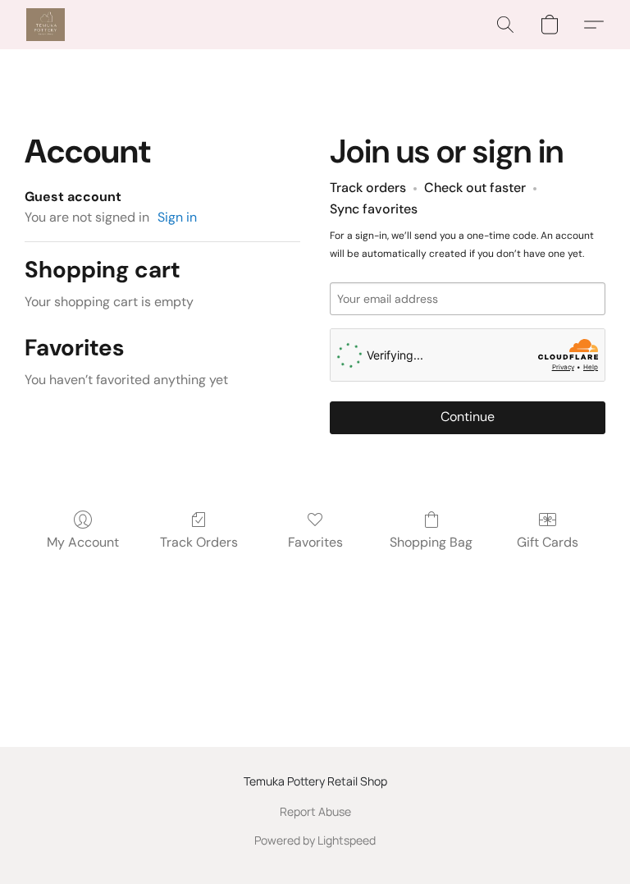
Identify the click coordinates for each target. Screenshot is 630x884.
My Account (83, 542)
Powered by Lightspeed (315, 840)
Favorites (315, 542)
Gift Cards (547, 542)
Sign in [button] (177, 217)
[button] (45, 24)
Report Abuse (315, 811)
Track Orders (199, 542)
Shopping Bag (431, 542)
